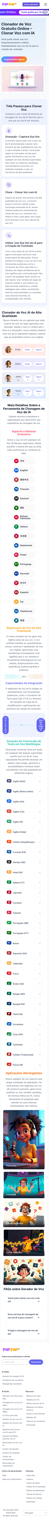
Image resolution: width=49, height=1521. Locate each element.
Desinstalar (30, 1502)
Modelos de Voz (32, 1400)
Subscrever (36, 1362)
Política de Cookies (34, 1498)
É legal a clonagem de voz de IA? (23, 1332)
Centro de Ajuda (33, 1483)
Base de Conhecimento (12, 1479)
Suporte (29, 1479)
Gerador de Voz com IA (12, 1419)
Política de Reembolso (35, 1490)
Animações (30, 1425)
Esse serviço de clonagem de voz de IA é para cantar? (23, 1316)
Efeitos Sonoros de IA (35, 1403)
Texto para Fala (6, 725)
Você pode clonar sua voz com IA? (24, 1300)
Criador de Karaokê (10, 1449)
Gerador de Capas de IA (41, 725)
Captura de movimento (35, 1421)
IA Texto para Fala (10, 1415)
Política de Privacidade (35, 1487)
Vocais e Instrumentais (35, 1414)
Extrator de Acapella (11, 1453)
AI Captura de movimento (13, 1380)
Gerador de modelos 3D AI (13, 1376)
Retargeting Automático (12, 1384)
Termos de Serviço (34, 1494)
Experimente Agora (14, 59)
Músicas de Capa (33, 1396)
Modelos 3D (31, 1417)
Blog (4, 1475)
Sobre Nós (30, 1475)
